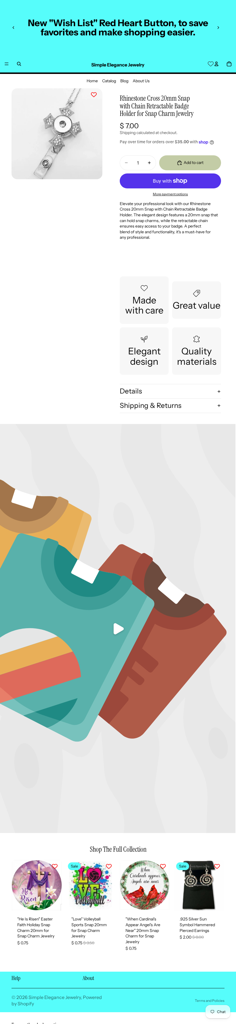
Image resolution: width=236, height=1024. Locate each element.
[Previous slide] (13, 27)
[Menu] (6, 63)
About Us (141, 80)
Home (92, 80)
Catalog (109, 80)
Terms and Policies (209, 1000)
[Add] (53, 902)
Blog (124, 80)
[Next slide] (218, 27)
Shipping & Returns (150, 405)
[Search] (19, 64)
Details (131, 391)
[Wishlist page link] (211, 64)
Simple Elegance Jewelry (54, 997)
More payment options (170, 194)
